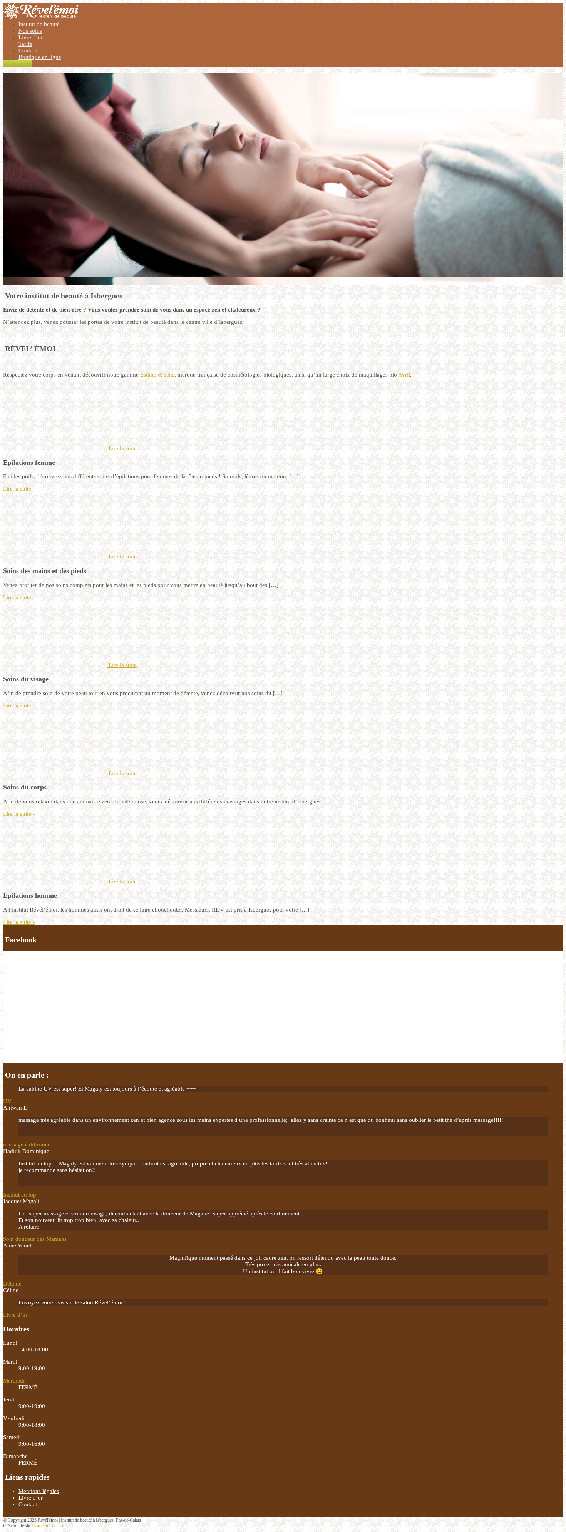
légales (38, 1491)
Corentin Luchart (47, 1526)
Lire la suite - (19, 489)
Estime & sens (157, 375)
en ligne (39, 57)
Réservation (17, 63)
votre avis (52, 1302)
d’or (30, 37)
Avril (404, 375)
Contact (27, 50)
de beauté (39, 24)
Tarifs (25, 44)
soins (30, 31)
